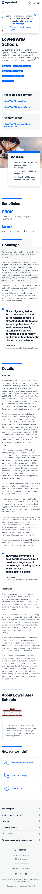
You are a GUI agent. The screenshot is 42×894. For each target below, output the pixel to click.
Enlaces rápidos (8, 834)
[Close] (35, 15)
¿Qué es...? (6, 821)
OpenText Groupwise (22, 66)
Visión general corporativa (13, 815)
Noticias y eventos (10, 827)
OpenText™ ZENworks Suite (17, 107)
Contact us (17, 788)
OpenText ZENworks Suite (12, 71)
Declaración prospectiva (21, 868)
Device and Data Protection (13, 76)
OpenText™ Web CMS (27, 886)
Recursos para (8, 809)
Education (6, 66)
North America (8, 81)
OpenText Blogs (19, 775)
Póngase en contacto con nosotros (17, 840)
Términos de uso (21, 859)
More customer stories (22, 763)
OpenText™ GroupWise (15, 101)
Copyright (5, 879)
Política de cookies (21, 863)
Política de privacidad (21, 855)
